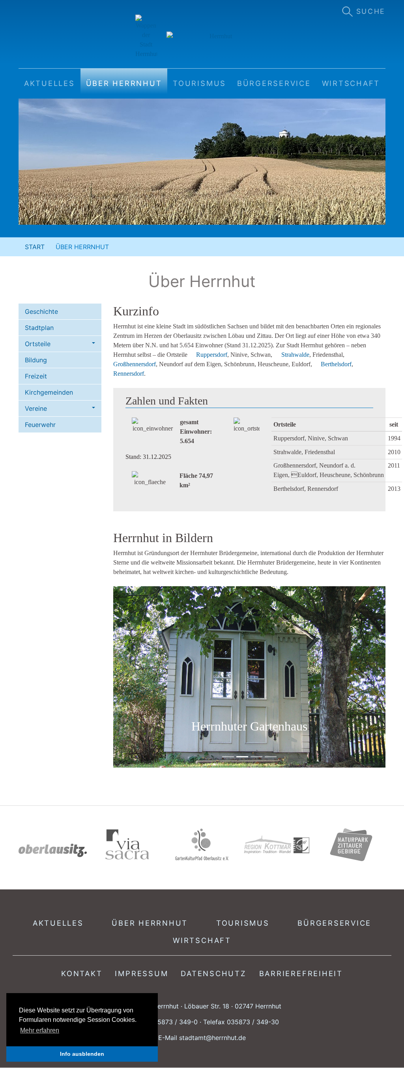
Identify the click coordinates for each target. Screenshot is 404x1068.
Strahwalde (295, 354)
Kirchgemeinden (49, 392)
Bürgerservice (334, 923)
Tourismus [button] (199, 83)
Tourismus (242, 923)
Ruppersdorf (211, 354)
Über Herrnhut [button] (124, 83)
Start (35, 247)
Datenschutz (213, 973)
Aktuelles (58, 923)
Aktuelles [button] (49, 83)
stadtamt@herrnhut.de (212, 1038)
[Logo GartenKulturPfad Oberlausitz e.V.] (202, 844)
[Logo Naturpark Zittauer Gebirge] (351, 844)
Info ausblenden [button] (82, 1054)
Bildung (36, 360)
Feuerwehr (40, 425)
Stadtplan (39, 328)
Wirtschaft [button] (351, 83)
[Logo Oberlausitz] (53, 850)
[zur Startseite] (202, 37)
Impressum (141, 973)
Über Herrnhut (150, 923)
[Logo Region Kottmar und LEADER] (277, 845)
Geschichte (41, 311)
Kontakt (81, 973)
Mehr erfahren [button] (39, 1030)
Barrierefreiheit (301, 973)
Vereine (36, 408)
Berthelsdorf (336, 364)
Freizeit (36, 376)
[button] (133, 677)
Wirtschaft (202, 940)
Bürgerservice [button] (274, 83)
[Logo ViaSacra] (127, 844)
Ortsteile (37, 344)
